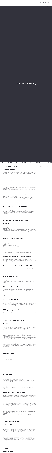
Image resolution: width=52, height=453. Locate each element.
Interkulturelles (26, 4)
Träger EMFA (43, 4)
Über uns (39, 4)
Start (22, 4)
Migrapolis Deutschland (43, 2)
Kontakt (47, 4)
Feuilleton (31, 4)
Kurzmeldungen (35, 4)
